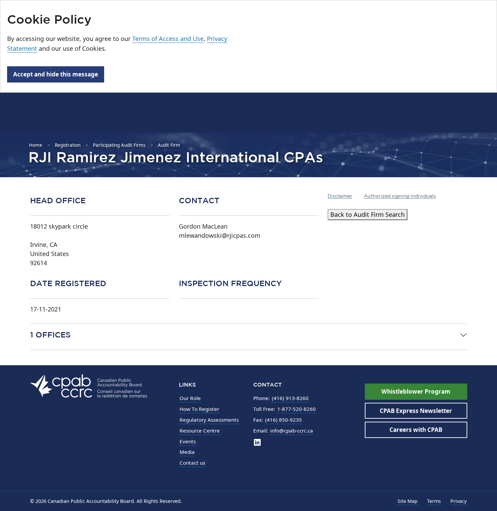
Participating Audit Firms (119, 145)
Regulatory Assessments (209, 419)
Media (187, 451)
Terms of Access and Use (168, 38)
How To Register (199, 408)
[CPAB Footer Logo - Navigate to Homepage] (88, 385)
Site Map (408, 501)
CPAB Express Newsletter (416, 411)
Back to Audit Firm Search (367, 214)
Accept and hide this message (55, 74)
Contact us (192, 462)
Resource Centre (200, 430)
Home (35, 145)
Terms (434, 501)
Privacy (458, 501)
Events (188, 441)
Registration (67, 145)
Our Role (190, 398)
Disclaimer (340, 196)
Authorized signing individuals (400, 196)
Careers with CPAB (415, 430)
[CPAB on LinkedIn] (257, 442)
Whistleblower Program (415, 391)
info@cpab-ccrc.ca (291, 430)
